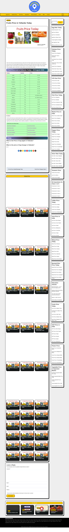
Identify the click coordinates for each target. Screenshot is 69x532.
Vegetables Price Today (9, 522)
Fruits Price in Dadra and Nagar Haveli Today (12, 417)
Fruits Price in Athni (10, 134)
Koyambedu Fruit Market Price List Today (27, 214)
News (40, 14)
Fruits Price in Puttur (31, 125)
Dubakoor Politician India (13, 512)
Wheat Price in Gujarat (55, 256)
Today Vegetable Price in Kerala (57, 385)
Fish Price (21, 14)
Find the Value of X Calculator (57, 299)
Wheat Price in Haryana (56, 248)
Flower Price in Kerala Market (57, 362)
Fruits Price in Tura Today (41, 291)
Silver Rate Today (54, 519)
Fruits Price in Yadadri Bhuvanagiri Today (16, 169)
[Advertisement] (27, 54)
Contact (48, 14)
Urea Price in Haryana (55, 235)
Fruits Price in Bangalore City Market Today (27, 253)
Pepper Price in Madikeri (56, 149)
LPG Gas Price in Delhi (55, 80)
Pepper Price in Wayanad (56, 136)
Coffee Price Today (11, 521)
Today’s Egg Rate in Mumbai (56, 39)
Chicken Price (14, 14)
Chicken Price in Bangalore (56, 53)
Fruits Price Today (33, 521)
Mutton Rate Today (15, 519)
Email (8, 486)
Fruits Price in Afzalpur (11, 132)
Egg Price (8, 14)
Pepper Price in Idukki (55, 139)
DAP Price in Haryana (55, 336)
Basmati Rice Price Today (48, 521)
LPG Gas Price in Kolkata (56, 85)
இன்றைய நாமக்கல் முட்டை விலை (57, 44)
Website (8, 489)
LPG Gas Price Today (18, 521)
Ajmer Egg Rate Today (55, 42)
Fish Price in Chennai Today (56, 107)
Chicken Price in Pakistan (31, 522)
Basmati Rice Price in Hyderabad (57, 274)
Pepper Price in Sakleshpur (56, 144)
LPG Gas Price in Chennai (56, 88)
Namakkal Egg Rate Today (56, 29)
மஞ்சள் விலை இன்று (55, 175)
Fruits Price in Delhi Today (56, 314)
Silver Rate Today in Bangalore (57, 155)
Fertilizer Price (23, 522)
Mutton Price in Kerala (55, 123)
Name (8, 482)
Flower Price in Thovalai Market (57, 360)
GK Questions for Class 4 (56, 193)
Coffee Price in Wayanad (56, 209)
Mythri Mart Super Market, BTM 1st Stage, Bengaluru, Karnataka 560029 (41, 511)
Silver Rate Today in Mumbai (56, 163)
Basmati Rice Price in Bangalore (57, 269)
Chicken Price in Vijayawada (56, 66)
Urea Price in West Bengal (56, 220)
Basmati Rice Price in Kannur (56, 272)
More (44, 14)
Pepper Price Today (39, 521)
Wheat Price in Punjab (55, 246)
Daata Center (26, 526)
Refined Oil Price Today (57, 521)
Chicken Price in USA (17, 522)
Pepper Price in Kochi (55, 141)
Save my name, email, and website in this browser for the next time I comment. (20, 493)
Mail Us (46, 526)
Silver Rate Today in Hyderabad (57, 165)
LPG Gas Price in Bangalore (56, 90)
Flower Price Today (26, 521)
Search (60, 22)
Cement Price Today (36, 519)
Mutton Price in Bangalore (56, 118)
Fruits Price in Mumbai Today (57, 316)
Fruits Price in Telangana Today (40, 169)
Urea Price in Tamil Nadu (56, 230)
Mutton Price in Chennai (56, 120)
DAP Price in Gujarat (55, 338)
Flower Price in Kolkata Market (57, 357)
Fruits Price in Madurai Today (57, 308)
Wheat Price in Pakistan (56, 243)
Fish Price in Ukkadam (55, 99)
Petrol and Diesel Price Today (46, 519)
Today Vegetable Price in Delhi (57, 383)
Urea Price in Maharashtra (56, 227)
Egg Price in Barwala (55, 32)
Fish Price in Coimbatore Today (57, 102)
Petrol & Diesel (34, 14)
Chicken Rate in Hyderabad (54, 512)
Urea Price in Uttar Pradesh (56, 222)
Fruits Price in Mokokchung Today (40, 458)
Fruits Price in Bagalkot (32, 134)
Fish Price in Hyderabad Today (57, 104)
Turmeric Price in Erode (56, 172)
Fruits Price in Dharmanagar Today (40, 330)
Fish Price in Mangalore (56, 97)
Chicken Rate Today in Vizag (56, 68)
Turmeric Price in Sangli (56, 177)
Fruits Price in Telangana (11, 125)
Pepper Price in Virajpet (56, 134)
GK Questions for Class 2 (56, 188)
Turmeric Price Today (29, 519)
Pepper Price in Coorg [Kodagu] (57, 146)
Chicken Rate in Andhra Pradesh (57, 73)
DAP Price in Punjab (55, 333)
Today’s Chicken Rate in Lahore (57, 71)
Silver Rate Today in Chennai (56, 158)
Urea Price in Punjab (55, 232)
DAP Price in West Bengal (56, 328)
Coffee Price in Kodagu (56, 204)
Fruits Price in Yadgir (10, 130)
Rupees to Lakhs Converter (56, 297)
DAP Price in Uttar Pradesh (56, 331)
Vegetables (27, 14)
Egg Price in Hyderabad (56, 34)
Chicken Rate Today (8, 519)
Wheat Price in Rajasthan (56, 253)
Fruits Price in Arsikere (32, 132)
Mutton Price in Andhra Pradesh (57, 115)
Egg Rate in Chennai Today (56, 37)
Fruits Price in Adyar (31, 130)
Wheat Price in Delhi (55, 251)
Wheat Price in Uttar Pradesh (57, 258)
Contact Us (37, 526)
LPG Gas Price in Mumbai (56, 83)
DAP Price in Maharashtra (56, 341)
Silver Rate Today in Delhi (56, 160)
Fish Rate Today (22, 519)
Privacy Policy (42, 526)
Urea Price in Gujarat (55, 225)
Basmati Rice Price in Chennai (57, 267)
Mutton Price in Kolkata (56, 125)
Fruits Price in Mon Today (12, 427)
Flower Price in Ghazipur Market (57, 355)
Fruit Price (8, 20)
